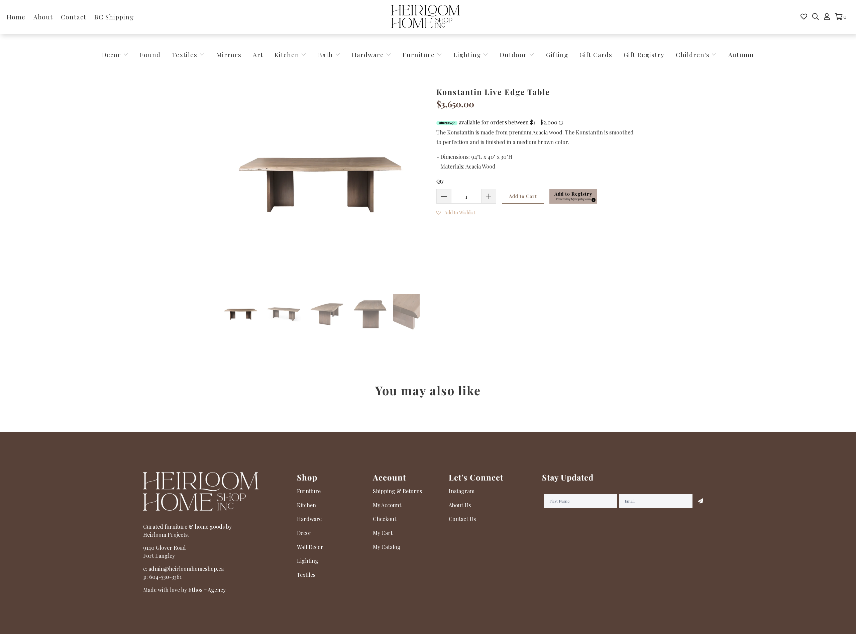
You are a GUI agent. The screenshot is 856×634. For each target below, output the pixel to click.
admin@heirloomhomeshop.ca (186, 568)
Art (258, 54)
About (43, 16)
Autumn (741, 54)
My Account (387, 505)
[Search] (815, 17)
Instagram (461, 491)
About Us (460, 505)
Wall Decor (310, 546)
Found (150, 54)
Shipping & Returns (397, 491)
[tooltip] (593, 199)
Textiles (185, 54)
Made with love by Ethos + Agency (184, 589)
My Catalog (387, 546)
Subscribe (700, 501)
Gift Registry (644, 54)
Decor (112, 54)
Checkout (384, 518)
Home (16, 16)
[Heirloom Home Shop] (425, 17)
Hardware (369, 54)
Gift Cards (595, 54)
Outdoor (514, 54)
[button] (573, 196)
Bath (326, 54)
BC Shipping (114, 16)
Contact (73, 16)
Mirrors (228, 54)
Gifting (557, 54)
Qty (440, 181)
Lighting (468, 54)
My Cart (383, 532)
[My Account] (827, 17)
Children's (694, 54)
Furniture (419, 54)
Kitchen (287, 54)
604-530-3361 (165, 576)
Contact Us (462, 518)
